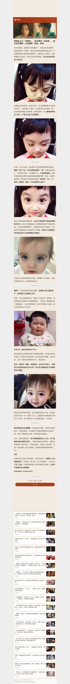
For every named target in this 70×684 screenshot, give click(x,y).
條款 (24, 681)
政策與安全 (20, 681)
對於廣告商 (32, 681)
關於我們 (16, 681)
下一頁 (35, 484)
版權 (28, 681)
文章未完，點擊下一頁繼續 (35, 480)
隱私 (26, 681)
